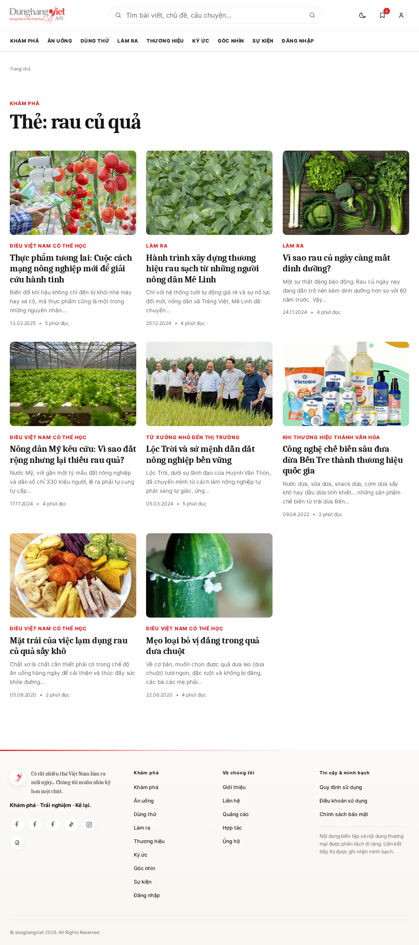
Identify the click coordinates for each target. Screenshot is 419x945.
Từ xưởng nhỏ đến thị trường (193, 437)
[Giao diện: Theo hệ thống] (363, 15)
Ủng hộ (231, 841)
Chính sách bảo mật (344, 814)
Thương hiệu (165, 41)
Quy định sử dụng (341, 787)
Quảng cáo (236, 814)
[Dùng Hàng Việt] (17, 777)
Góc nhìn (231, 41)
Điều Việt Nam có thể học (48, 246)
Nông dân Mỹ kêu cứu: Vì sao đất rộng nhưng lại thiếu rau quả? (73, 454)
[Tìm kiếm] (312, 15)
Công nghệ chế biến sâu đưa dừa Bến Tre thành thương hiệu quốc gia (343, 460)
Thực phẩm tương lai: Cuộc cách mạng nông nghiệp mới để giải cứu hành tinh (71, 269)
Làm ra (127, 41)
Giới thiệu (234, 787)
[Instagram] (89, 824)
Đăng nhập (298, 41)
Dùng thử (95, 41)
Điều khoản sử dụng (343, 801)
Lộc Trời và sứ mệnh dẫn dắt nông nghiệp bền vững (200, 454)
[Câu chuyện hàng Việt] (53, 824)
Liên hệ (231, 801)
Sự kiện (263, 41)
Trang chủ (20, 69)
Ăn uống (59, 41)
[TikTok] (71, 824)
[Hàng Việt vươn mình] (35, 824)
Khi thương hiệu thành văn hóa (331, 437)
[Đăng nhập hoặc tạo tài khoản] (401, 15)
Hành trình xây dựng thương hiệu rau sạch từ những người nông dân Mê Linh (202, 269)
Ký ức (201, 41)
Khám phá (24, 41)
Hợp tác (232, 828)
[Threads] (17, 842)
